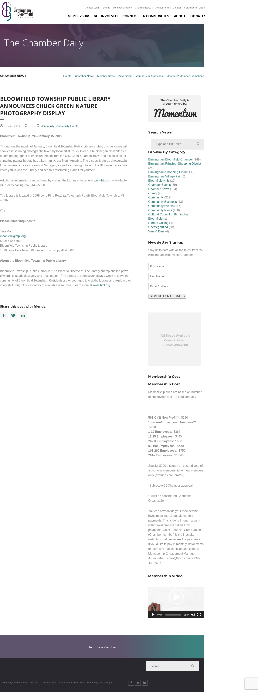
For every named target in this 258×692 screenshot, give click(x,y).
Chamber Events (159, 184)
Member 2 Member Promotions (185, 75)
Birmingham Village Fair (164, 176)
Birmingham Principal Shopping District (174, 163)
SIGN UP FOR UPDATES (167, 296)
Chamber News (143, 7)
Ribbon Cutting (158, 222)
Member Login (92, 7)
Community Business (162, 201)
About (180, 16)
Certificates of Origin (194, 7)
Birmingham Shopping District (168, 172)
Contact (177, 7)
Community (47, 125)
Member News (161, 7)
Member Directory (122, 7)
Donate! (197, 16)
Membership (78, 16)
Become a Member (102, 647)
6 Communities (156, 16)
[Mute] (193, 614)
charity (152, 193)
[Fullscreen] (199, 614)
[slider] (173, 615)
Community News (160, 210)
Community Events (67, 125)
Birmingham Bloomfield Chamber (170, 159)
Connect (130, 16)
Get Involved (106, 16)
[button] (176, 597)
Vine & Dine (156, 231)
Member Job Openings (149, 75)
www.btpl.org (102, 180)
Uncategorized (158, 227)
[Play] (153, 614)
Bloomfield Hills (158, 180)
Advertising (125, 75)
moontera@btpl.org (13, 236)
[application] (176, 602)
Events (106, 7)
